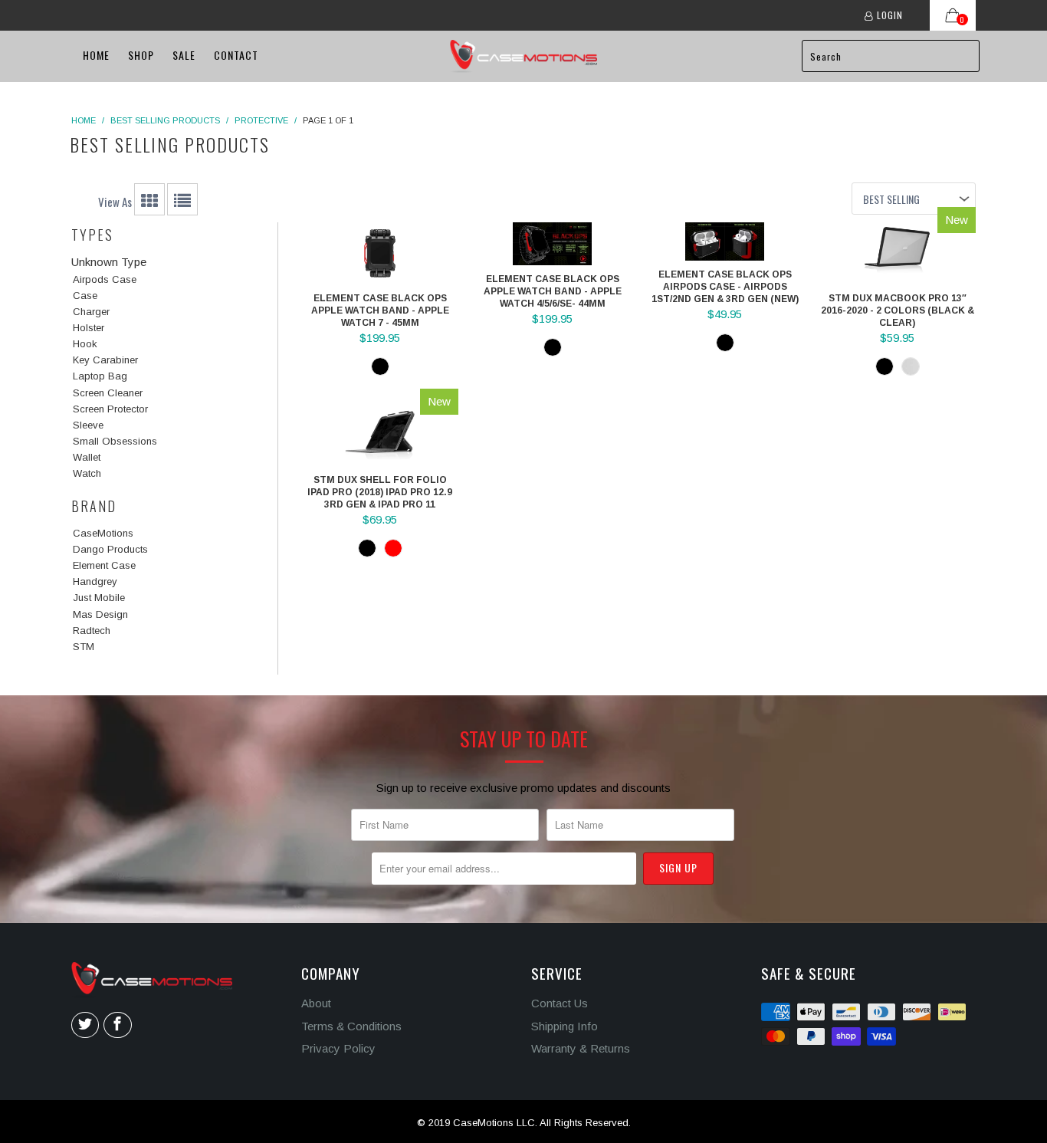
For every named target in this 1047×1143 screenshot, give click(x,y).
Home (96, 55)
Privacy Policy (338, 1048)
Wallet (86, 457)
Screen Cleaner (108, 392)
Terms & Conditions (351, 1026)
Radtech (91, 630)
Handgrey (95, 581)
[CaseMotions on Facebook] (117, 1025)
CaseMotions (103, 533)
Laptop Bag (100, 376)
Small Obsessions (115, 441)
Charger (91, 311)
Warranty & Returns (580, 1048)
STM (83, 646)
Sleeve (88, 425)
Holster (88, 327)
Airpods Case (104, 279)
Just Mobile (99, 597)
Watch (87, 473)
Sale (183, 55)
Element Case (104, 565)
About (316, 1003)
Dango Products (110, 549)
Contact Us (559, 1003)
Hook (85, 343)
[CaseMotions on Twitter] (85, 1025)
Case (85, 295)
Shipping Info (564, 1026)
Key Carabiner (105, 359)
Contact (236, 55)
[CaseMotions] (523, 56)
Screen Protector (110, 409)
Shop (141, 55)
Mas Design (100, 614)
